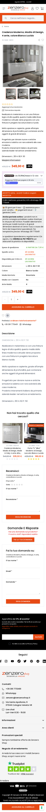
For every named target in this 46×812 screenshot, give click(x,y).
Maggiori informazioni (11, 160)
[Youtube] (12, 661)
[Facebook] (1, 661)
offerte (24, 740)
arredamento (20, 748)
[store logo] (18, 8)
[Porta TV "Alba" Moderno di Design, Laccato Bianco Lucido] (34, 433)
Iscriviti (38, 637)
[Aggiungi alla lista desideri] (43, 40)
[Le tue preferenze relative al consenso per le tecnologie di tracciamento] (41, 807)
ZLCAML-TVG (34, 445)
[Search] (6, 18)
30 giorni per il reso (13, 207)
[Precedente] (5, 433)
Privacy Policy (32, 644)
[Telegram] (38, 661)
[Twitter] (25, 661)
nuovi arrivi (20, 756)
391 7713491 (34, 231)
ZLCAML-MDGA (12, 445)
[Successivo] (20, 433)
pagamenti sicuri (25, 210)
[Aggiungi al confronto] (7, 315)
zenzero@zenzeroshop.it (18, 697)
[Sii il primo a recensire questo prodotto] (12, 459)
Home (6, 26)
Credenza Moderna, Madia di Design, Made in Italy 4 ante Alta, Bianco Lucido (12, 452)
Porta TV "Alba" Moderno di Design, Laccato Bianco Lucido (34, 450)
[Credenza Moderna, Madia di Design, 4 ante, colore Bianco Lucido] (11, 93)
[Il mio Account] (32, 8)
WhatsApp (11, 693)
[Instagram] (6, 661)
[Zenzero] (23, 674)
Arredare (4, 780)
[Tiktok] (19, 661)
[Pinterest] (31, 661)
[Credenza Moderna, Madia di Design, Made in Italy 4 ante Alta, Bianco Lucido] (12, 433)
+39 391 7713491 (11, 324)
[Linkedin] (44, 661)
